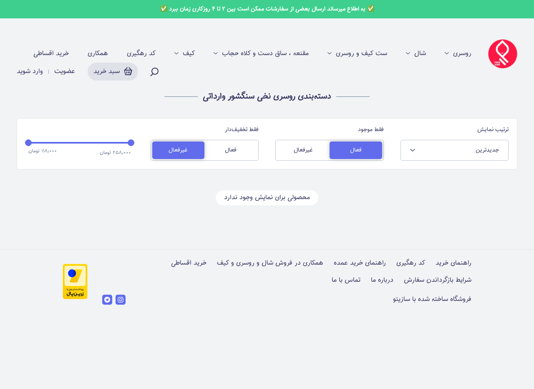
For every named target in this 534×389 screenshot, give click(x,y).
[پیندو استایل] (502, 53)
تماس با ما (346, 280)
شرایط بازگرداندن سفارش (437, 280)
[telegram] (107, 300)
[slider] (28, 142)
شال (420, 54)
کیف (189, 54)
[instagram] (121, 300)
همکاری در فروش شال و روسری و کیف (270, 263)
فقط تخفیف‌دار (242, 130)
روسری (462, 54)
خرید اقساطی (51, 54)
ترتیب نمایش (493, 130)
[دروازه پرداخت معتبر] (75, 298)
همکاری (98, 54)
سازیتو (401, 299)
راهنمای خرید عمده (360, 263)
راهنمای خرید (453, 263)
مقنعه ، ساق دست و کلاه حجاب (265, 54)
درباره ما (382, 280)
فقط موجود (371, 130)
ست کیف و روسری (361, 54)
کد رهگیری (141, 54)
